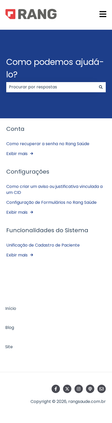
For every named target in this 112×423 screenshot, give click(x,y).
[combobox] (51, 87)
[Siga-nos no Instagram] (78, 389)
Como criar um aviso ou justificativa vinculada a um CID (54, 189)
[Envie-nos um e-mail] (101, 389)
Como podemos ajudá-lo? (55, 68)
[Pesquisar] (101, 87)
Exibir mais (17, 154)
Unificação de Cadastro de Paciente (43, 245)
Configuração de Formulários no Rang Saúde (51, 202)
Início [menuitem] (10, 308)
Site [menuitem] (9, 347)
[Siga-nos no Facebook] (56, 389)
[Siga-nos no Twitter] (67, 389)
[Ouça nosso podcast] (90, 389)
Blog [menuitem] (9, 327)
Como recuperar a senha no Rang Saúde (47, 144)
